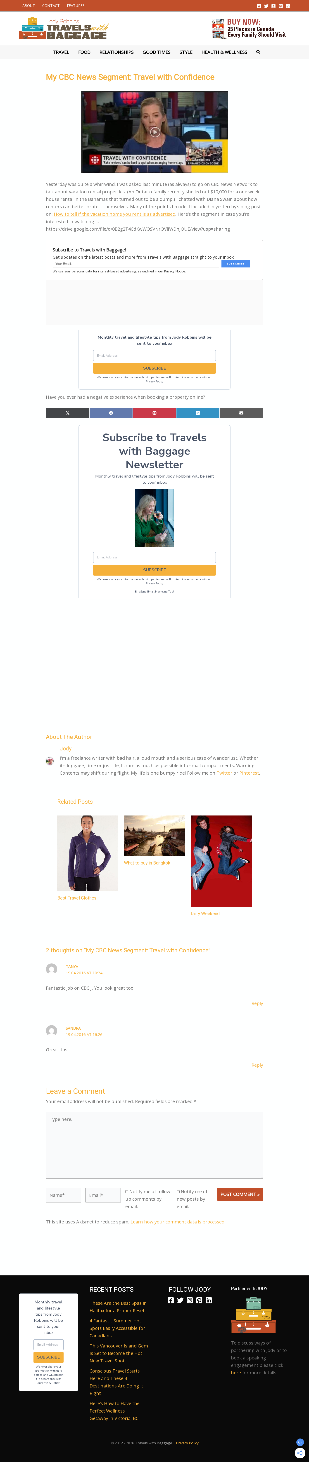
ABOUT (28, 5)
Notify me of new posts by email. (192, 1198)
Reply (257, 1003)
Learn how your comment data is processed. (178, 1222)
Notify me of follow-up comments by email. (148, 1198)
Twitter (224, 773)
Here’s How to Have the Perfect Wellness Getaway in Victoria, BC (115, 1410)
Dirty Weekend (205, 913)
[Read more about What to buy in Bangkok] (154, 835)
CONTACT (51, 5)
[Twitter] (266, 6)
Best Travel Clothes (76, 898)
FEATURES (76, 5)
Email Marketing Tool (160, 591)
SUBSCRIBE (154, 368)
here (236, 1373)
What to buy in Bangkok (147, 863)
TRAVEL (61, 52)
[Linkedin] (288, 6)
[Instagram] (273, 6)
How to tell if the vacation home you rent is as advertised (114, 214)
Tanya (72, 966)
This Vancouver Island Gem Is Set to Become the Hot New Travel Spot (119, 1353)
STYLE (186, 52)
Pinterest (249, 773)
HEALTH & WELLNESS (224, 52)
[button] (258, 52)
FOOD (84, 52)
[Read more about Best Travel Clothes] (87, 853)
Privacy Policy (154, 381)
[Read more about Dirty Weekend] (221, 861)
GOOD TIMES (157, 52)
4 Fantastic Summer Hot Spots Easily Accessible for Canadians (117, 1328)
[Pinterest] (280, 6)
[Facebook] (259, 6)
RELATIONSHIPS (117, 52)
